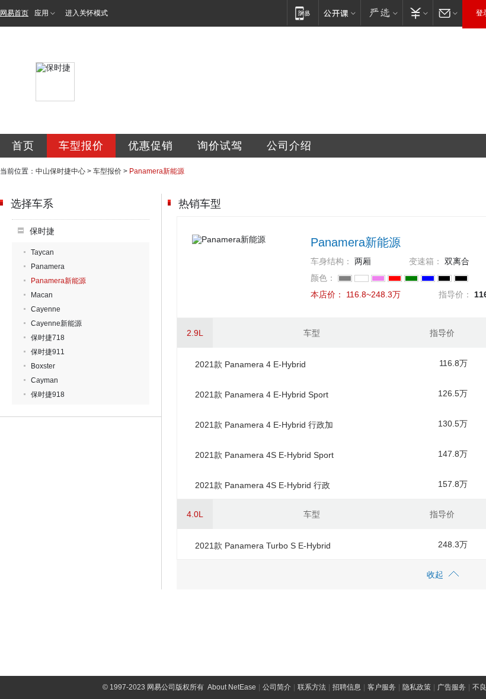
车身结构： (331, 261)
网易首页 (14, 13)
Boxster (43, 366)
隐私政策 (416, 687)
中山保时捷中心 (60, 171)
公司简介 (277, 687)
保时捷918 (48, 394)
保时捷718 (48, 338)
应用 (41, 13)
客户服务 (381, 687)
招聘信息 (346, 687)
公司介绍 (289, 146)
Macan (42, 295)
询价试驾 (219, 146)
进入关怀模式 (86, 13)
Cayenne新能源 (56, 323)
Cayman (44, 380)
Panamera (48, 266)
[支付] (417, 12)
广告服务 (451, 687)
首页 (23, 146)
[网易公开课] (339, 12)
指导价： (455, 294)
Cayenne (45, 309)
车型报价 (81, 146)
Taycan (42, 252)
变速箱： (425, 261)
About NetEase (231, 687)
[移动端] (302, 12)
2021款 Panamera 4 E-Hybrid (250, 364)
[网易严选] (381, 12)
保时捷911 (48, 352)
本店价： (327, 294)
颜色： (323, 278)
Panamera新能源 (58, 281)
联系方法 (312, 687)
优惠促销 (150, 146)
